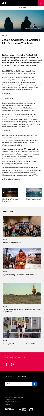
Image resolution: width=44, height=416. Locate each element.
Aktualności (22, 7)
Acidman (13, 73)
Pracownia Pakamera (15, 401)
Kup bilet (7, 94)
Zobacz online (8, 98)
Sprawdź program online (12, 179)
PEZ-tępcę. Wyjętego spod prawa (12, 108)
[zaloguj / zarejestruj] (35, 3)
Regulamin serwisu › (10, 403)
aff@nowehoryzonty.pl (10, 399)
